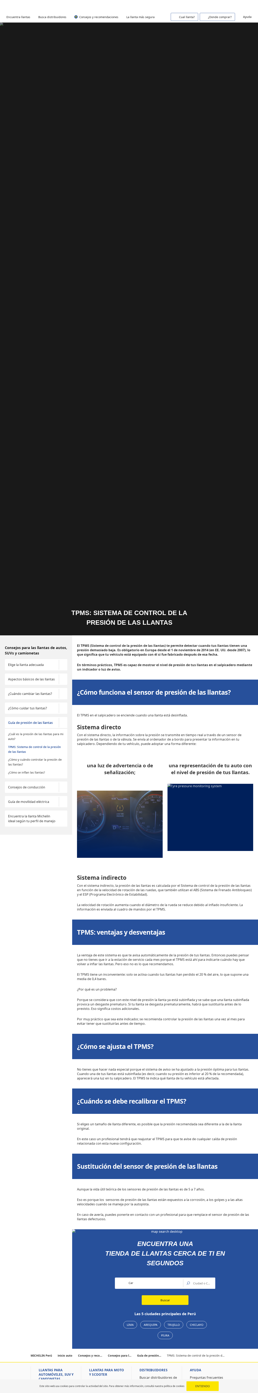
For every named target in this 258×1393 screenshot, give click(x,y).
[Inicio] (24, 5)
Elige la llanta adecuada (26, 665)
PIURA (165, 1335)
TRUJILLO (173, 1325)
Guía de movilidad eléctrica (28, 801)
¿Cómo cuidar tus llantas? (27, 708)
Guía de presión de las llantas (30, 722)
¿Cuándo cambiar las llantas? (30, 693)
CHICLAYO (196, 1325)
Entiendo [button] (202, 1386)
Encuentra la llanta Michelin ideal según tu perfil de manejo (31, 818)
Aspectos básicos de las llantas (31, 679)
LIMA (130, 1325)
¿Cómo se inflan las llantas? (26, 772)
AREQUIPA (150, 1325)
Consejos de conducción (26, 787)
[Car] (246, 5)
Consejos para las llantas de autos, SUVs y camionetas (36, 650)
